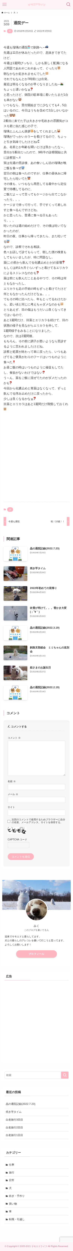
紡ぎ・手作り (17, 1195)
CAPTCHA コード (17, 839)
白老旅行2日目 (14, 1127)
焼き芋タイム (14, 1111)
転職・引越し (17, 1219)
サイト (11, 807)
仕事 (11, 1164)
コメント (14, 738)
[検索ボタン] (68, 4)
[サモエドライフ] (36, 4)
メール (13, 794)
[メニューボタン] (4, 4)
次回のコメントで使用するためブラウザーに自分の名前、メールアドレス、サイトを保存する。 (38, 821)
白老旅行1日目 (14, 1135)
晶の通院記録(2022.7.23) (20, 1103)
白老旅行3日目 (14, 1119)
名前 (12, 781)
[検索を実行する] (65, 1075)
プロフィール (36, 954)
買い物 (13, 1203)
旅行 (11, 1172)
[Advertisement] (36, 460)
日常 (11, 1180)
